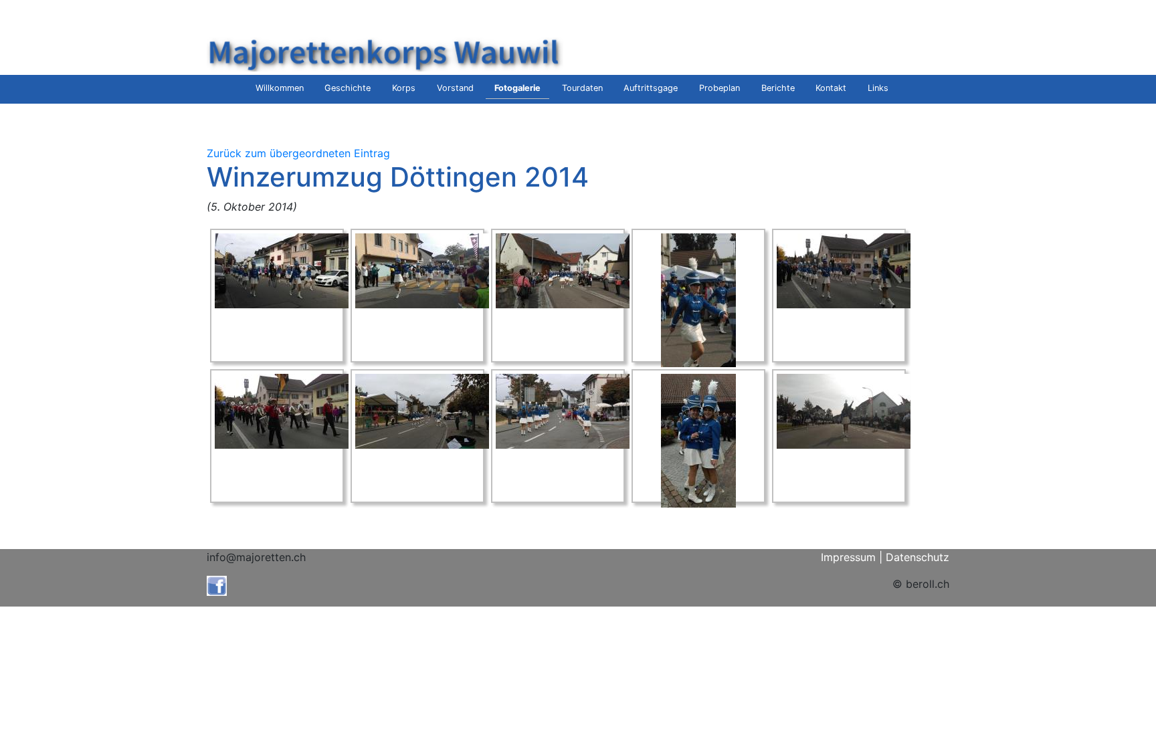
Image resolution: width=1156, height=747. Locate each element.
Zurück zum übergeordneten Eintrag (298, 153)
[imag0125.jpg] (698, 440)
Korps (403, 88)
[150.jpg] (282, 270)
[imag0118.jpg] (563, 410)
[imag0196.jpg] (843, 410)
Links (878, 88)
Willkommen (280, 88)
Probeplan (719, 88)
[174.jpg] (422, 270)
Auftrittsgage (650, 88)
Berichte (778, 88)
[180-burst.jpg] (698, 299)
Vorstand (455, 88)
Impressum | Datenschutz (885, 557)
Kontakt (830, 88)
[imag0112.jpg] (282, 410)
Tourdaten (582, 88)
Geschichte (347, 88)
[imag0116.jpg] (422, 410)
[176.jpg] (563, 270)
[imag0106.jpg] (843, 270)
